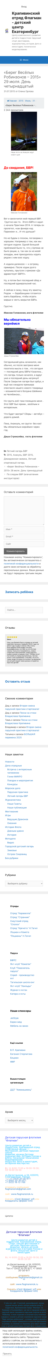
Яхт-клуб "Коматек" (20, 964)
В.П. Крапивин (17, 1050)
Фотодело (10, 838)
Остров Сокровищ (17, 854)
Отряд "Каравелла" (20, 913)
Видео (10, 842)
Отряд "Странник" (20, 917)
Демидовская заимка (15, 459)
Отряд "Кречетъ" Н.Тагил (24, 928)
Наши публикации (17, 807)
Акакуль (17, 455)
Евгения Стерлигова (21, 1054)
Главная (13, 101)
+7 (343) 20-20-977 (20, 1178)
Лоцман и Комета (19, 932)
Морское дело (12, 788)
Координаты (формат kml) (19, 1201)
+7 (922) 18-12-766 (15, 1182)
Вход (24, 6)
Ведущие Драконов (17, 819)
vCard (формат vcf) (24, 1199)
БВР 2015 (28, 455)
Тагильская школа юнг (22, 982)
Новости (9, 761)
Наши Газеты (14, 804)
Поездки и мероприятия (20, 780)
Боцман (14, 1058)
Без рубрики (11, 858)
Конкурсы (12, 784)
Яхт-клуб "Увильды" (21, 986)
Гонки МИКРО (14, 776)
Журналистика (13, 800)
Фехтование (11, 811)
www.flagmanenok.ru (22, 1194)
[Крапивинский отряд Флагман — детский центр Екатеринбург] (7, 31)
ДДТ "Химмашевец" (21, 1089)
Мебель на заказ (19, 1026)
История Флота (13, 827)
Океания (12, 823)
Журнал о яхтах (18, 990)
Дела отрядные (13, 765)
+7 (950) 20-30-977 (15, 1180)
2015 (9, 455)
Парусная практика (17, 792)
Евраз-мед (16, 1022)
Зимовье (12, 850)
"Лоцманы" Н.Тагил (20, 936)
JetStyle (14, 1018)
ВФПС (13, 960)
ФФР (12, 1061)
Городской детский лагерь (19, 846)
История (11, 835)
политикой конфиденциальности (21, 563)
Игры (8, 815)
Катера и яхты (18, 994)
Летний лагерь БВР (17, 451)
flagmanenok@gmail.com (18, 1189)
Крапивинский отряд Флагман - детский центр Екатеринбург (26, 22)
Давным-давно (15, 831)
